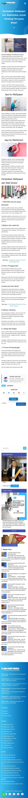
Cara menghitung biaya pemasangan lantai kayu (12, 762)
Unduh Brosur (21, 404)
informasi (10, 385)
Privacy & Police (7, 715)
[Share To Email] (13, 393)
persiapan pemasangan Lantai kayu (11, 775)
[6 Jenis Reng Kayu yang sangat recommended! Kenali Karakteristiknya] (4, 627)
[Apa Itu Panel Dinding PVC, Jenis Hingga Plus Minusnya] (4, 575)
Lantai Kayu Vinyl (7, 740)
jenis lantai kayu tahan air (9, 757)
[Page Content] (14, 28)
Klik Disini (14, 530)
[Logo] (14, 669)
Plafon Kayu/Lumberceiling (9, 733)
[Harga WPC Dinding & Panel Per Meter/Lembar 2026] (4, 554)
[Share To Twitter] (8, 393)
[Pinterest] (22, 794)
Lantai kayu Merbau (8, 747)
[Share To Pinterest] (19, 393)
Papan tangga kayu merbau (9, 738)
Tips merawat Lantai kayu (9, 766)
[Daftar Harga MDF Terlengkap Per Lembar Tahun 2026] (4, 585)
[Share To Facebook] (3, 393)
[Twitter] (10, 794)
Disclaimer (5, 713)
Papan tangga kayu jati (8, 743)
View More (13, 399)
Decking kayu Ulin (7, 731)
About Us (5, 711)
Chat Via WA (15, 486)
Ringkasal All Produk (8, 724)
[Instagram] (14, 794)
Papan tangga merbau (8, 736)
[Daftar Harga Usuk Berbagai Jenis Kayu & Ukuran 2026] (4, 596)
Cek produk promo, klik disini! (9, 545)
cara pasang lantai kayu (9, 781)
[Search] (24, 448)
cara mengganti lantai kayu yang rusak (12, 759)
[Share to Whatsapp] (24, 393)
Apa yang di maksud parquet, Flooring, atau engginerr (12, 778)
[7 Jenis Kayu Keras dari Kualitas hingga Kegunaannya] (4, 648)
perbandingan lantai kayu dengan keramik (13, 783)
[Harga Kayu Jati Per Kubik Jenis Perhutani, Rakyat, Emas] (4, 638)
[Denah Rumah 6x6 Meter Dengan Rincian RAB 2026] (4, 617)
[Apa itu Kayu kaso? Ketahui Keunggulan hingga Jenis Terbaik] (4, 606)
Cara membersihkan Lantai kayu (11, 772)
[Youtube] (18, 794)
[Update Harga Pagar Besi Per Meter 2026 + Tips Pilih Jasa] (4, 564)
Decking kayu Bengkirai (9, 729)
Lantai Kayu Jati (7, 745)
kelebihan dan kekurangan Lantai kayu (12, 770)
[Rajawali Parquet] (8, 3)
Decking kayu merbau (8, 726)
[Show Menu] (25, 3)
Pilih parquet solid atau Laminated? (11, 768)
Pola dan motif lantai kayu (9, 755)
